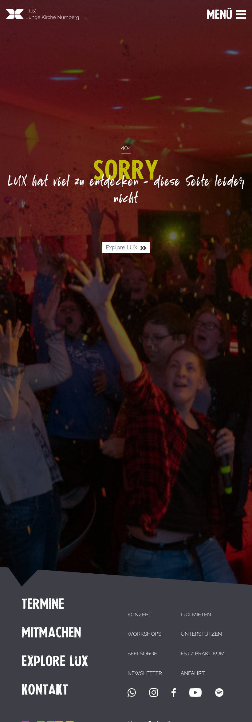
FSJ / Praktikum (203, 653)
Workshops (144, 634)
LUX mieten (196, 614)
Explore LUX (122, 247)
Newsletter (145, 673)
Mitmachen (51, 632)
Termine (43, 604)
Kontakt (45, 689)
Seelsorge (142, 653)
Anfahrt (193, 673)
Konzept (140, 614)
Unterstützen (201, 634)
